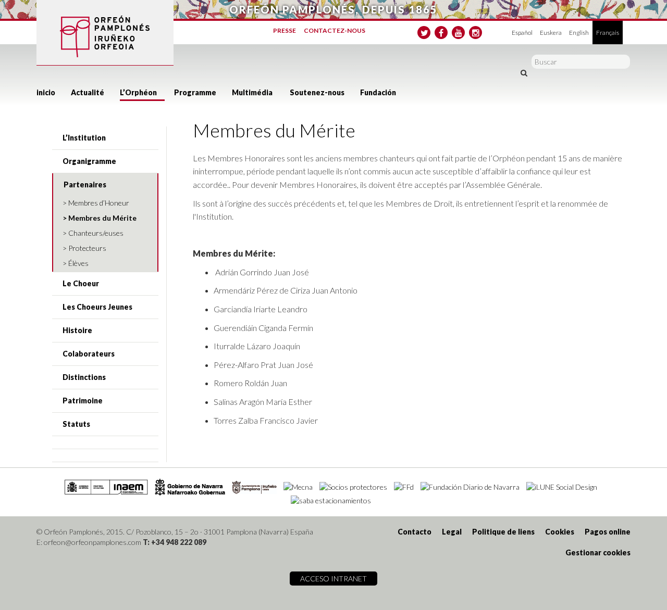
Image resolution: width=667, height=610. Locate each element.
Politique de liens (503, 531)
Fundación (378, 92)
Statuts (76, 424)
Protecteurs (87, 248)
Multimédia (252, 92)
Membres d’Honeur (98, 202)
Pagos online (608, 531)
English (579, 32)
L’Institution (84, 137)
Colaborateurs (89, 353)
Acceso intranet (333, 578)
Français (607, 32)
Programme (195, 92)
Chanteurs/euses (95, 232)
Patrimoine (83, 400)
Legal (452, 531)
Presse (284, 30)
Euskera (551, 32)
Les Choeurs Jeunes (97, 306)
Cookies (559, 531)
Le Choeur (81, 283)
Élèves (78, 263)
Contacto (414, 531)
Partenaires (85, 184)
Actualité (87, 92)
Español (522, 32)
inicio (45, 92)
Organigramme (89, 161)
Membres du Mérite (102, 217)
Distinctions (84, 377)
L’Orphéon (138, 92)
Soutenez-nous (317, 92)
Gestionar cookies (598, 552)
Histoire (77, 330)
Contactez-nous (334, 30)
